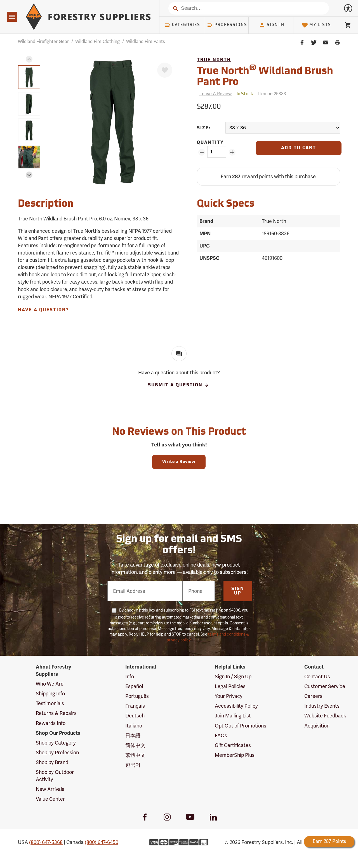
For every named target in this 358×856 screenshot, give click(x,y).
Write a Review (179, 462)
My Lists (320, 25)
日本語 (132, 736)
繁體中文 (135, 755)
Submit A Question (175, 385)
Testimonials (50, 703)
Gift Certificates (233, 745)
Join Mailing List (233, 716)
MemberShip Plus (235, 755)
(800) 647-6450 (101, 842)
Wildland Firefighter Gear (43, 41)
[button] (29, 59)
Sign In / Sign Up (233, 677)
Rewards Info (50, 723)
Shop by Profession (57, 753)
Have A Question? (43, 310)
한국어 (132, 765)
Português (137, 696)
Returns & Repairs (56, 713)
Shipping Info (50, 694)
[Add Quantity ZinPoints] (232, 152)
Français (135, 706)
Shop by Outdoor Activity (55, 776)
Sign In (275, 25)
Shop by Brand (52, 762)
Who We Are (49, 684)
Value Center (50, 799)
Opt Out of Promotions (240, 726)
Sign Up (237, 591)
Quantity (210, 143)
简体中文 (135, 745)
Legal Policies (230, 686)
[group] (29, 77)
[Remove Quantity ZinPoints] (201, 152)
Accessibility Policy (236, 706)
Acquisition (316, 726)
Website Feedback (325, 716)
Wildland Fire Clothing (97, 41)
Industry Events (322, 706)
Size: (204, 128)
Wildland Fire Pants (145, 41)
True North (214, 60)
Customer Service (324, 686)
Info (129, 677)
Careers (313, 696)
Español (134, 686)
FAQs (221, 736)
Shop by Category (56, 743)
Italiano (133, 726)
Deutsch (135, 716)
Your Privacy (228, 696)
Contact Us (317, 677)
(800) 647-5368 (46, 842)
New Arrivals (50, 789)
